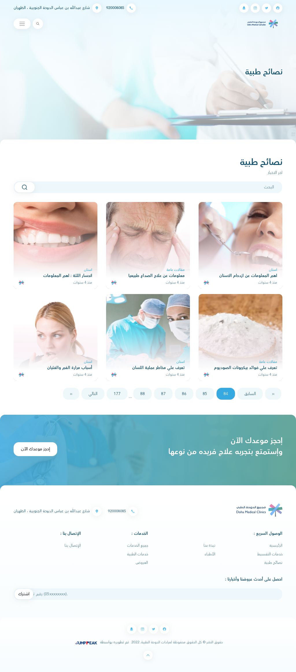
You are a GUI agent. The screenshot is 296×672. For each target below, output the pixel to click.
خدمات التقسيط (269, 554)
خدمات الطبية (137, 554)
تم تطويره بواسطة (114, 642)
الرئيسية (276, 545)
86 (184, 394)
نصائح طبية (273, 562)
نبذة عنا (209, 545)
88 (142, 394)
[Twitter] (266, 8)
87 (163, 394)
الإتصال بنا (72, 545)
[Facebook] (277, 8)
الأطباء (210, 554)
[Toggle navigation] (22, 24)
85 (205, 394)
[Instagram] (255, 8)
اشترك (23, 594)
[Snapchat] (244, 8)
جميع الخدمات (137, 545)
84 (225, 394)
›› (71, 394)
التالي (92, 394)
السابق (250, 394)
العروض (142, 562)
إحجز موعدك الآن (35, 449)
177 (117, 394)
